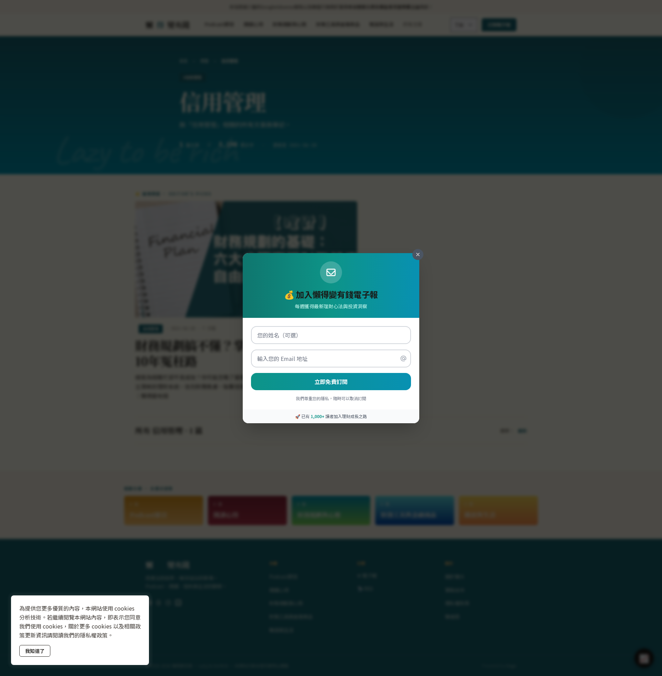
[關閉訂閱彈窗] (417, 254)
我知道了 (34, 650)
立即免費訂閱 (331, 381)
